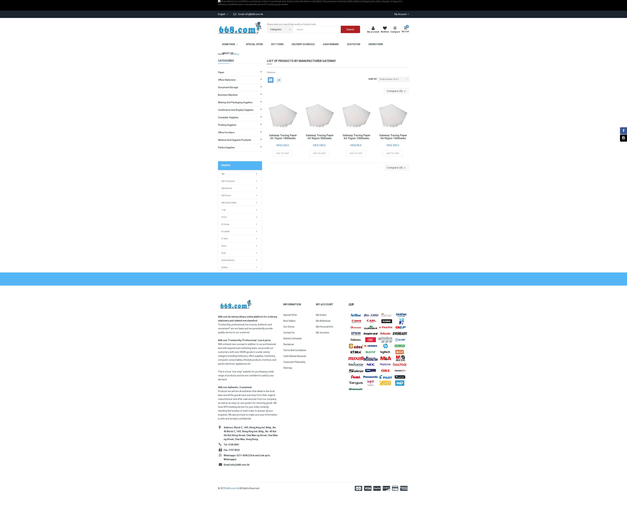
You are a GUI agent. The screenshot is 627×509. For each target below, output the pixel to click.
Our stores (288, 326)
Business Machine (228, 95)
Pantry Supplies (226, 147)
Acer (223, 253)
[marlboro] (235, 303)
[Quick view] (282, 122)
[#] (356, 315)
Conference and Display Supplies (235, 110)
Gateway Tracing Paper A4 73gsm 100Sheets (356, 137)
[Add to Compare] (290, 122)
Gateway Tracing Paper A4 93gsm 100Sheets (393, 137)
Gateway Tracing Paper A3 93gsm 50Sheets (320, 137)
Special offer (290, 315)
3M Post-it (226, 195)
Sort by (372, 79)
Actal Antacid (227, 260)
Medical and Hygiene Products (234, 140)
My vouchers (322, 332)
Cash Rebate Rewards (294, 356)
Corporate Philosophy (294, 362)
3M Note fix (226, 188)
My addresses (323, 321)
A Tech (224, 238)
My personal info (324, 326)
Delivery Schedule (292, 338)
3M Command (228, 181)
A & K (224, 217)
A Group (225, 224)
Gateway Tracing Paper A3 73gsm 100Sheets (283, 137)
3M (222, 174)
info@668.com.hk (239, 464)
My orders (321, 315)
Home (221, 54)
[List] (279, 80)
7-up (223, 210)
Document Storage (228, 87)
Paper (221, 72)
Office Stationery (227, 80)
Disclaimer (288, 344)
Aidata (224, 267)
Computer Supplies (228, 117)
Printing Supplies (227, 125)
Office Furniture (226, 132)
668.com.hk (232, 488)
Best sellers (289, 321)
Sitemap (287, 368)
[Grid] (270, 80)
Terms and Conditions (294, 350)
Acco (223, 246)
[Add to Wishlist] (275, 122)
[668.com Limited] (240, 27)
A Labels (225, 231)
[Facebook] (623, 130)
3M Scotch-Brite (228, 202)
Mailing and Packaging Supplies (235, 102)
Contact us (289, 332)
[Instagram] (623, 138)
